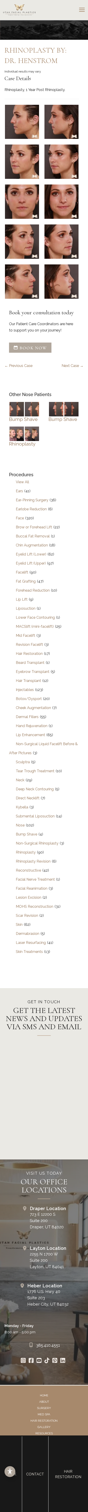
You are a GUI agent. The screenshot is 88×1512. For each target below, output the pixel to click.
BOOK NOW (32, 347)
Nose (20, 825)
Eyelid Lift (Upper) (31, 563)
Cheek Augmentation (33, 708)
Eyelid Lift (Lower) (31, 554)
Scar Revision (27, 915)
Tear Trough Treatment (35, 771)
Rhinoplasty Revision (33, 861)
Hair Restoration (29, 653)
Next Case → (72, 366)
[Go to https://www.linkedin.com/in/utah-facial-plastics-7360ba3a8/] (62, 1361)
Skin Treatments (29, 952)
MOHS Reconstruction (34, 906)
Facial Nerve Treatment (35, 879)
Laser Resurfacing (31, 942)
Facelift (22, 572)
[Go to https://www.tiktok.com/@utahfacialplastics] (47, 1361)
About (44, 1401)
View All (22, 482)
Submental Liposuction (35, 816)
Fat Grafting (26, 581)
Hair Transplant (28, 681)
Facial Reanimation (31, 888)
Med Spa (44, 1414)
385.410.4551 (48, 1345)
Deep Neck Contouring (35, 789)
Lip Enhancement (30, 735)
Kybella (22, 807)
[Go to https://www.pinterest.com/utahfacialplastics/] (55, 1361)
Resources (44, 1433)
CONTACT (35, 1474)
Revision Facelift (29, 644)
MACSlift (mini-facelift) (35, 626)
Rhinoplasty (22, 444)
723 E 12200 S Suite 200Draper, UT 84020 (47, 1220)
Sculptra (23, 762)
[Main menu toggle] (82, 10)
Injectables (25, 690)
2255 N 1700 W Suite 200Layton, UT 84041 (47, 1260)
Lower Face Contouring (35, 617)
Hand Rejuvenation (31, 726)
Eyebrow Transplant (32, 672)
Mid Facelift (25, 635)
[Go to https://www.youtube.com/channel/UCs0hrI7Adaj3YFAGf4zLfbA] (39, 1361)
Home (44, 1395)
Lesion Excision (28, 897)
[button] (30, 348)
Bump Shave (23, 419)
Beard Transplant (30, 662)
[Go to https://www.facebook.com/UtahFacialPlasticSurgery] (31, 1361)
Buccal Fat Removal (33, 536)
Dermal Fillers (27, 717)
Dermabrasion (27, 933)
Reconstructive (28, 870)
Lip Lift (22, 599)
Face (20, 518)
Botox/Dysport (29, 699)
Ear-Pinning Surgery (32, 500)
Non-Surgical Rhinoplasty (37, 843)
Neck (20, 780)
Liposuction (25, 608)
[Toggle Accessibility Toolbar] (10, 1471)
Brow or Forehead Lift (34, 527)
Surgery (44, 1408)
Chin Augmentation (32, 545)
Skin (19, 924)
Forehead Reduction (33, 590)
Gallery (44, 1427)
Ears (19, 491)
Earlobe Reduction (31, 509)
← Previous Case (18, 366)
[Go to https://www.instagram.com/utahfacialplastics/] (23, 1361)
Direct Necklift (27, 798)
